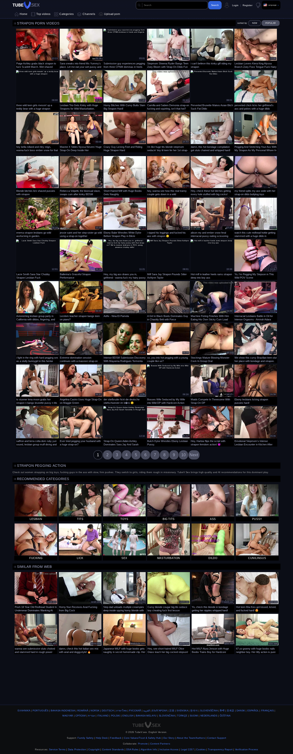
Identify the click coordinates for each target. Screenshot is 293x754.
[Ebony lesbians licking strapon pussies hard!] (255, 384)
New (254, 23)
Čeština (225, 715)
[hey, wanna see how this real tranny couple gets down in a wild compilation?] (168, 176)
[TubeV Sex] (26, 5)
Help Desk (102, 738)
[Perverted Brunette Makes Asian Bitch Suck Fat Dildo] (211, 90)
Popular (270, 23)
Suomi (194, 715)
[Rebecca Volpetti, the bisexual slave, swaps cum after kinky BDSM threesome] (81, 176)
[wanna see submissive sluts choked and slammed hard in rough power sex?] (35, 633)
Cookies (201, 749)
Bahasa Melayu (146, 715)
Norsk (95, 710)
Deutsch (108, 710)
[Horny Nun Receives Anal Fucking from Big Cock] (80, 592)
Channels (89, 14)
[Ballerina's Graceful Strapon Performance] (81, 259)
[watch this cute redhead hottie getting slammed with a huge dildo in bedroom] (255, 217)
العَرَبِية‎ (146, 710)
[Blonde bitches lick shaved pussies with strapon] (37, 176)
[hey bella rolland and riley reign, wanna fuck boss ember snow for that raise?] (37, 132)
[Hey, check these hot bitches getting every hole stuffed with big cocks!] (211, 176)
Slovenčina (167, 715)
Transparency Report (220, 749)
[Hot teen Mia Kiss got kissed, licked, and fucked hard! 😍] (257, 592)
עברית (91, 715)
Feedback (116, 738)
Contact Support (216, 738)
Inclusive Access (169, 749)
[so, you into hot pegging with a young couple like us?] (168, 342)
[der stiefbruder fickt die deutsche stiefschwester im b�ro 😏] (124, 384)
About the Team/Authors (191, 738)
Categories (66, 14)
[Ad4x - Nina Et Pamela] (124, 301)
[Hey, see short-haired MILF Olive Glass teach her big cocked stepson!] (168, 633)
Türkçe (182, 715)
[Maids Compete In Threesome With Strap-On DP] (211, 384)
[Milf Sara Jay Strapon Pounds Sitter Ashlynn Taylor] (168, 259)
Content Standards (113, 749)
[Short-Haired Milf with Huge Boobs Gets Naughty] (124, 176)
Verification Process (246, 749)
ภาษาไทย (121, 710)
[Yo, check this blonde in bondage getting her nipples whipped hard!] (213, 592)
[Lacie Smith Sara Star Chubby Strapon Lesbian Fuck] (37, 259)
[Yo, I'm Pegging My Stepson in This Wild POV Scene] (255, 259)
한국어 (194, 710)
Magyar (67, 715)
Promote (143, 743)
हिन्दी (222, 710)
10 (183, 455)
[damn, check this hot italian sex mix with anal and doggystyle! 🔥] (80, 633)
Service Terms (57, 749)
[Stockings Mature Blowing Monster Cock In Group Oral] (211, 342)
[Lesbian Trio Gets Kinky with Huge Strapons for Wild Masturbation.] (81, 90)
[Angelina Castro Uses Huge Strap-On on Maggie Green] (81, 384)
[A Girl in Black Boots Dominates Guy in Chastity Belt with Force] (168, 301)
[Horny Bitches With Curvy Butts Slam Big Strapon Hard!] (124, 90)
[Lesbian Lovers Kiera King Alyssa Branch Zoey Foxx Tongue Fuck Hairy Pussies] (255, 48)
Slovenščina (209, 710)
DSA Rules (132, 749)
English (127, 715)
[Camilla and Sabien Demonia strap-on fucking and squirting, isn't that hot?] (168, 90)
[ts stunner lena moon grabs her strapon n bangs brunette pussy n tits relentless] (37, 384)
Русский (135, 710)
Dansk (241, 710)
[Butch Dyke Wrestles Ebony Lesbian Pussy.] (168, 426)
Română (82, 710)
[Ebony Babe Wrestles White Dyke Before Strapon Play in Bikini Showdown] (124, 217)
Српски (80, 715)
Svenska (182, 710)
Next (194, 455)
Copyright (94, 749)
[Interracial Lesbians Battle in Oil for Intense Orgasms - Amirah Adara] (255, 301)
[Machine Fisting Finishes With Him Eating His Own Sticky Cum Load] (211, 301)
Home (23, 14)
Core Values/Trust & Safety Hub (142, 738)
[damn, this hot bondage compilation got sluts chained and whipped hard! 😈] (211, 132)
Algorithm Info (149, 749)
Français (267, 710)
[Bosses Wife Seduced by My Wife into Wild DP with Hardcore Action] (168, 384)
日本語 (230, 710)
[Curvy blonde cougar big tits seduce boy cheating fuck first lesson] (168, 592)
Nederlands (208, 715)
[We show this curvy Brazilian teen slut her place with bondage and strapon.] (255, 342)
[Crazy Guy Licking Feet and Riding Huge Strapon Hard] (124, 132)
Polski (115, 715)
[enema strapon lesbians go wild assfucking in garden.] (37, 217)
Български (159, 710)
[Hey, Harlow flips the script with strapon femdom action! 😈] (211, 426)
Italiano (103, 715)
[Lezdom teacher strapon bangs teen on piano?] (81, 301)
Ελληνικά (24, 710)
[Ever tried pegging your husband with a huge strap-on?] (81, 426)
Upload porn (112, 14)
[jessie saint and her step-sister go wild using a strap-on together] (81, 217)
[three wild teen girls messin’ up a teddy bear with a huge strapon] (37, 90)
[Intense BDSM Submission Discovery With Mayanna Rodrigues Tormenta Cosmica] (124, 342)
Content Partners (160, 743)
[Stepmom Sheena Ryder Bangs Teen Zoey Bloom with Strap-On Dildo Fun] (168, 48)
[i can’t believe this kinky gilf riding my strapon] (211, 48)
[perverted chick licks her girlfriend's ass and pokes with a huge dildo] (255, 90)
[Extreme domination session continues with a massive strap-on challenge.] (81, 342)
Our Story (168, 738)
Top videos (43, 14)
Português (40, 710)
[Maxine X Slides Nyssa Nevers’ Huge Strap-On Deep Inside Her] (81, 132)
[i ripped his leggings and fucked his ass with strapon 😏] (168, 217)
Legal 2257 (187, 749)
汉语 (171, 710)
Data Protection (77, 749)
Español (253, 710)
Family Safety (85, 738)
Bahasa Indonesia (63, 710)
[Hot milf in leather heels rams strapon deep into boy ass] (211, 259)
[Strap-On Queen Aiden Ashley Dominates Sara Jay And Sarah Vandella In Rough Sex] (124, 426)
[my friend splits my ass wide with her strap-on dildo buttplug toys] (255, 176)
